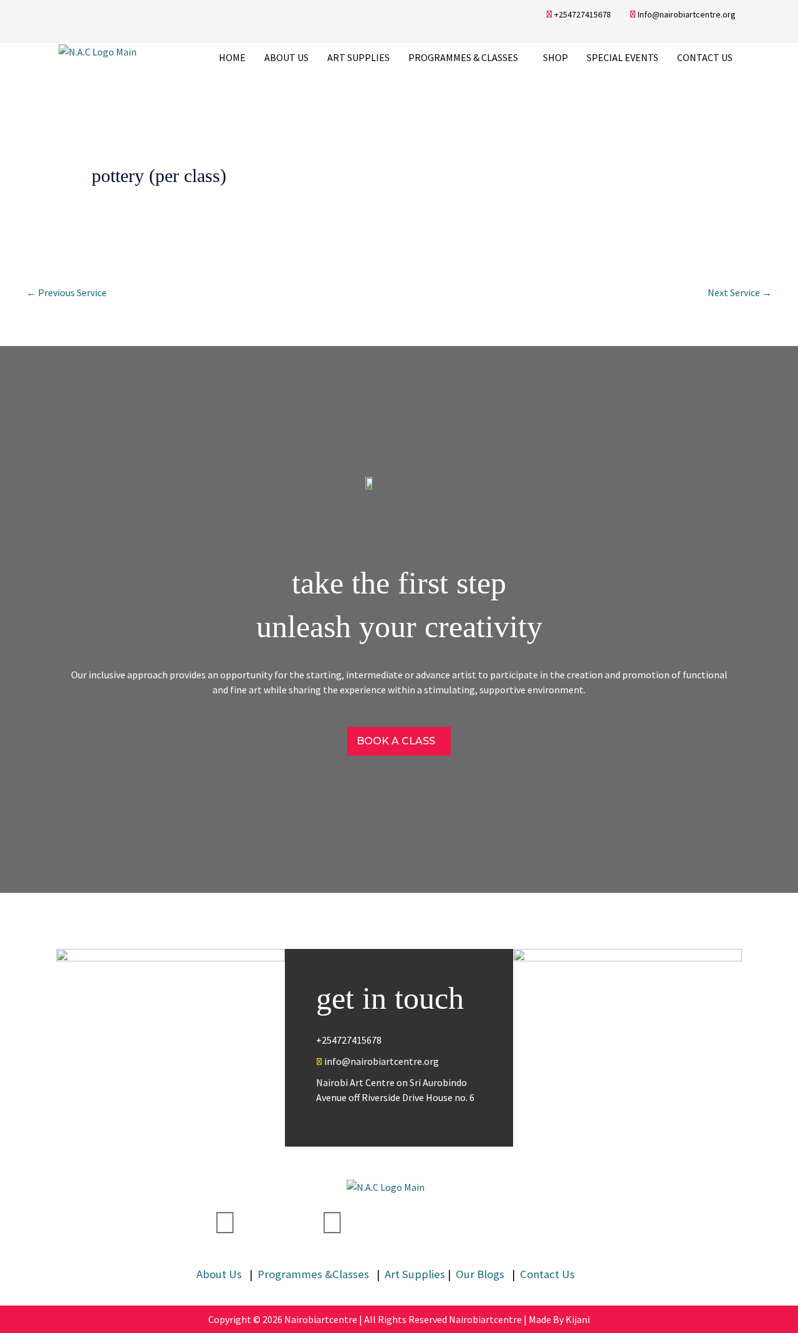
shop (555, 57)
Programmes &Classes (314, 1274)
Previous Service (66, 292)
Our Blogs (481, 1274)
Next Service (740, 292)
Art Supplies (412, 1274)
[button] (466, 57)
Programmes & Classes (463, 57)
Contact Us (705, 57)
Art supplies (358, 57)
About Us (286, 57)
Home (232, 57)
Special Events (622, 57)
